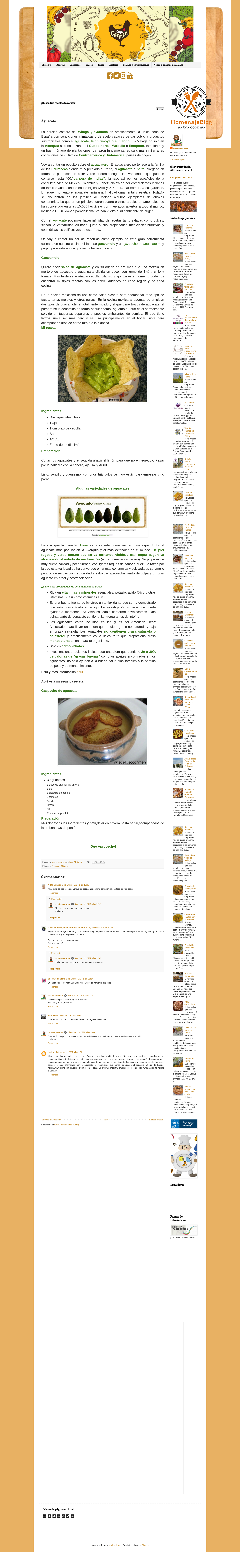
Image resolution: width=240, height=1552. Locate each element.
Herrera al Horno (188, 1059)
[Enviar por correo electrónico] (93, 862)
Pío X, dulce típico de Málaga (189, 256)
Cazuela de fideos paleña (190, 887)
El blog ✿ (46, 64)
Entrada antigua (156, 1119)
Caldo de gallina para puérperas (189, 643)
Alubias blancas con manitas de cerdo (189, 1090)
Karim (51, 1052)
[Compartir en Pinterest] (103, 862)
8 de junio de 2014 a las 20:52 (99, 927)
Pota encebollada (189, 1003)
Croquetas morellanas (189, 731)
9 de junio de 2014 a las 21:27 (79, 979)
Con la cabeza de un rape (190, 671)
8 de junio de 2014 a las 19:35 (75, 885)
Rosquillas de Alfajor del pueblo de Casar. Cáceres (190, 702)
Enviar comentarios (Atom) (66, 1124)
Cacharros (75, 64)
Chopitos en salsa (181, 177)
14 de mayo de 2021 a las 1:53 (68, 1052)
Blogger (145, 1545)
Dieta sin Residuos (188, 493)
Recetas (60, 64)
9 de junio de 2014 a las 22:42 (88, 958)
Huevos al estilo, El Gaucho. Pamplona (189, 793)
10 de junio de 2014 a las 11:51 (72, 1015)
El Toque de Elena (56, 979)
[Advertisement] (91, 90)
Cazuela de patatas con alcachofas (189, 917)
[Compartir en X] (98, 862)
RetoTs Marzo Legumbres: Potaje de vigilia (189, 464)
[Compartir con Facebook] (101, 862)
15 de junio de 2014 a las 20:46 (81, 1032)
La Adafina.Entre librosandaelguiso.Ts (190, 319)
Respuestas (56, 899)
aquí (80, 672)
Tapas (101, 64)
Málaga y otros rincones (136, 64)
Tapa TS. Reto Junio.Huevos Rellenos (190, 350)
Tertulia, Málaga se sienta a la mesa (189, 432)
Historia (113, 64)
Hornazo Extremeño (189, 613)
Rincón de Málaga (60, 866)
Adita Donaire (54, 885)
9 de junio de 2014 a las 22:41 (88, 904)
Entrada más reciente (51, 1119)
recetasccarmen (62, 904)
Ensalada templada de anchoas (190, 286)
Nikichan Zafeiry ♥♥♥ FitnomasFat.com (66, 927)
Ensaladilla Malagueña (189, 946)
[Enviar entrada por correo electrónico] (88, 862)
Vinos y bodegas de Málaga (168, 64)
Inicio (105, 1119)
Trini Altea (53, 1015)
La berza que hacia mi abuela (190, 1030)
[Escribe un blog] (95, 862)
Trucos (89, 64)
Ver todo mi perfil (177, 159)
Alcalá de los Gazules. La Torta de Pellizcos (190, 762)
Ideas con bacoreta (188, 226)
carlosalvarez (115, 1545)
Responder (53, 893)
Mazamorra (189, 402)
